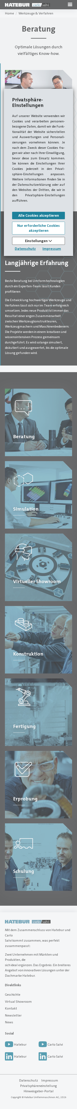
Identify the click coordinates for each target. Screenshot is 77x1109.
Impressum (52, 248)
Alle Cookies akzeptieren (38, 215)
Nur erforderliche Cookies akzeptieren (38, 228)
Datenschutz (25, 248)
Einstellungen (36, 240)
